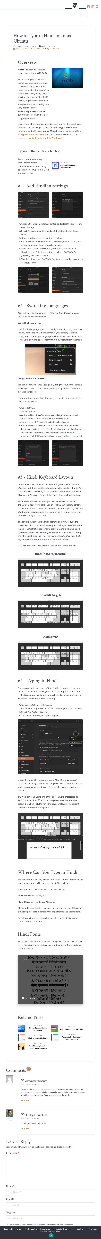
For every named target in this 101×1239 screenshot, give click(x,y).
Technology (38, 49)
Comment (12, 1153)
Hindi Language (22, 49)
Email (10, 1199)
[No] (98, 1232)
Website (10, 1212)
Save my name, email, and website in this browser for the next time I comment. (41, 1225)
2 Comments (55, 49)
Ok (51, 1235)
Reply (24, 1100)
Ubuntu (22, 127)
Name (10, 1186)
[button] (84, 15)
